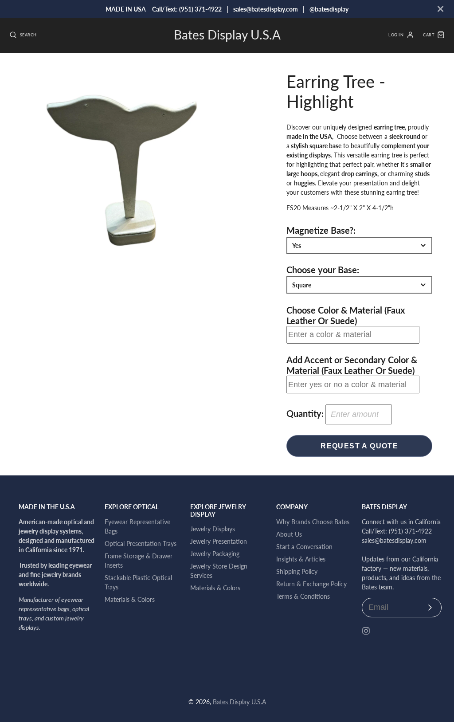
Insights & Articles (300, 559)
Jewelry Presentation (218, 541)
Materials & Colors (130, 599)
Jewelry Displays (212, 529)
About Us (289, 534)
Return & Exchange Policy (311, 584)
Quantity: (305, 413)
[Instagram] (366, 631)
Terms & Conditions (303, 596)
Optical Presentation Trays (140, 543)
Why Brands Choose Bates (312, 522)
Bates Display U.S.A (239, 702)
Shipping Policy (296, 571)
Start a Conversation (304, 546)
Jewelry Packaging (214, 553)
